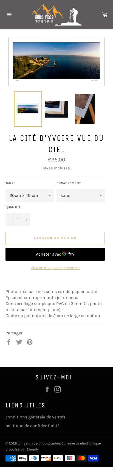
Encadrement (68, 183)
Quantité (13, 207)
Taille (10, 183)
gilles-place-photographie (39, 443)
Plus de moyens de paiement (55, 267)
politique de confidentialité (32, 425)
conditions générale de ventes (35, 417)
